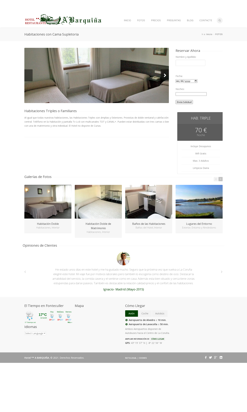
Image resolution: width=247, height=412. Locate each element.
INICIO (127, 20)
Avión (132, 313)
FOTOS (141, 20)
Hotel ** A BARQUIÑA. (37, 357)
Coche (144, 313)
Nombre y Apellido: (186, 56)
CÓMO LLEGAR (157, 339)
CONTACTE (205, 20)
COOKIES (143, 358)
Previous (28, 75)
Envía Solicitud (184, 102)
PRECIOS (156, 20)
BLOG (190, 20)
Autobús (159, 313)
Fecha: (179, 76)
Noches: (180, 89)
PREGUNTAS (174, 20)
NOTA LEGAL (131, 358)
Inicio (209, 34)
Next (165, 75)
